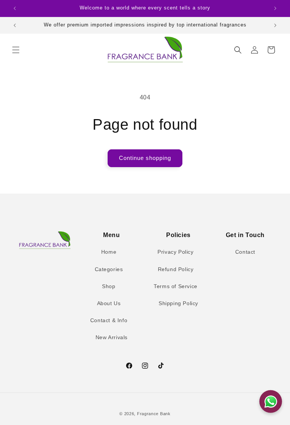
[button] (16, 50)
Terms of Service (175, 286)
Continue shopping (145, 158)
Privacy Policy (175, 252)
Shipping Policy (178, 303)
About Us (109, 303)
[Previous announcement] (14, 8)
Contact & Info (108, 320)
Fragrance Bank (154, 413)
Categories (109, 269)
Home (108, 252)
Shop (108, 286)
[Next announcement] (275, 8)
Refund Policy (176, 269)
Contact (245, 252)
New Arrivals (112, 337)
